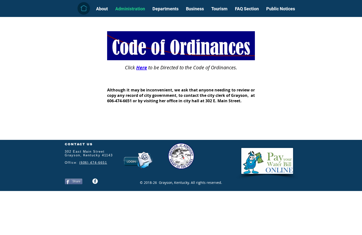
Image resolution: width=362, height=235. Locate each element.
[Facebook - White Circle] (95, 181)
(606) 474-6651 (93, 162)
